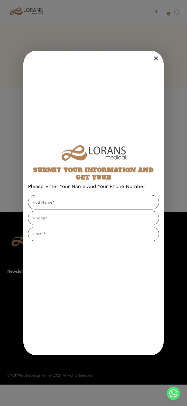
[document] (93, 203)
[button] (156, 58)
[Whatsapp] (173, 393)
